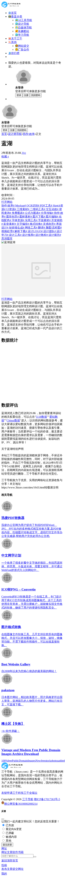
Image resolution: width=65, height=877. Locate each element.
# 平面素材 (42, 220)
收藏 (5, 156)
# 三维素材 (21, 209)
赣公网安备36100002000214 (20, 803)
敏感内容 (11, 836)
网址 (4, 852)
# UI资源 (9, 209)
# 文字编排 (21, 223)
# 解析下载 (19, 231)
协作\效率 (29, 133)
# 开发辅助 (55, 220)
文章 (9, 852)
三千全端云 (30, 792)
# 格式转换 (34, 223)
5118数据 (41, 416)
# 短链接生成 (15, 227)
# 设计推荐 (26, 234)
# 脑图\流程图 (52, 227)
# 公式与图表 (31, 212)
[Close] (2, 819)
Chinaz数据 (13, 420)
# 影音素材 (8, 223)
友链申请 (6, 792)
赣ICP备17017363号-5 (47, 799)
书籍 (21, 852)
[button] (4, 848)
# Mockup (18, 205)
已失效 (9, 825)
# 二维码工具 (36, 209)
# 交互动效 (50, 209)
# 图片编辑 (50, 216)
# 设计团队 (47, 231)
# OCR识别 (31, 205)
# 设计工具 (13, 234)
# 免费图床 (16, 212)
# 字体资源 (16, 220)
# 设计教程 (39, 234)
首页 (4, 133)
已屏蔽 (9, 832)
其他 (8, 840)
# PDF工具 (44, 205)
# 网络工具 (29, 227)
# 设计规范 (53, 234)
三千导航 (27, 799)
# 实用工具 (29, 220)
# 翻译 (40, 227)
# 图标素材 (24, 216)
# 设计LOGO (33, 231)
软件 (15, 852)
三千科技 (18, 792)
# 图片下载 (37, 216)
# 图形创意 (10, 216)
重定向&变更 (13, 829)
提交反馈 (7, 844)
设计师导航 (15, 133)
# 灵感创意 (47, 223)
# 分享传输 (45, 212)
